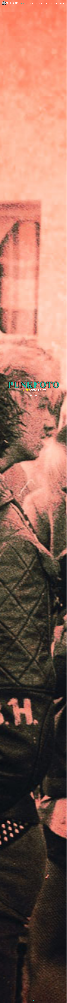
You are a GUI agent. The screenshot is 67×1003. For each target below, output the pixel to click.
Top (36, 3)
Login (55, 3)
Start (22, 3)
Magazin (61, 3)
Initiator (49, 3)
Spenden (41, 3)
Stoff (32, 3)
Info (27, 3)
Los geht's (33, 396)
